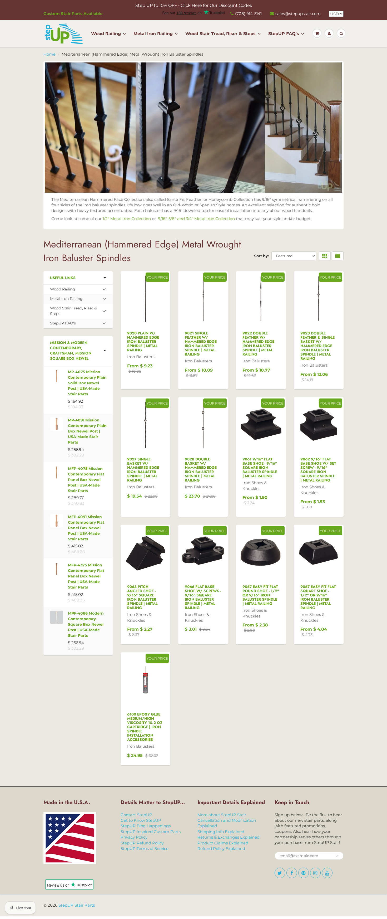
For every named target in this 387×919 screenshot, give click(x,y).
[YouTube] (166, 299)
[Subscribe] (162, 282)
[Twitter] (114, 299)
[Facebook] (127, 299)
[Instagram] (153, 299)
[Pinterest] (140, 299)
